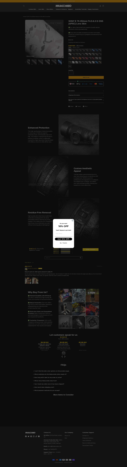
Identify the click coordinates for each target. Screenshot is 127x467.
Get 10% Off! (64, 239)
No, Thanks (63, 243)
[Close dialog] (72, 220)
